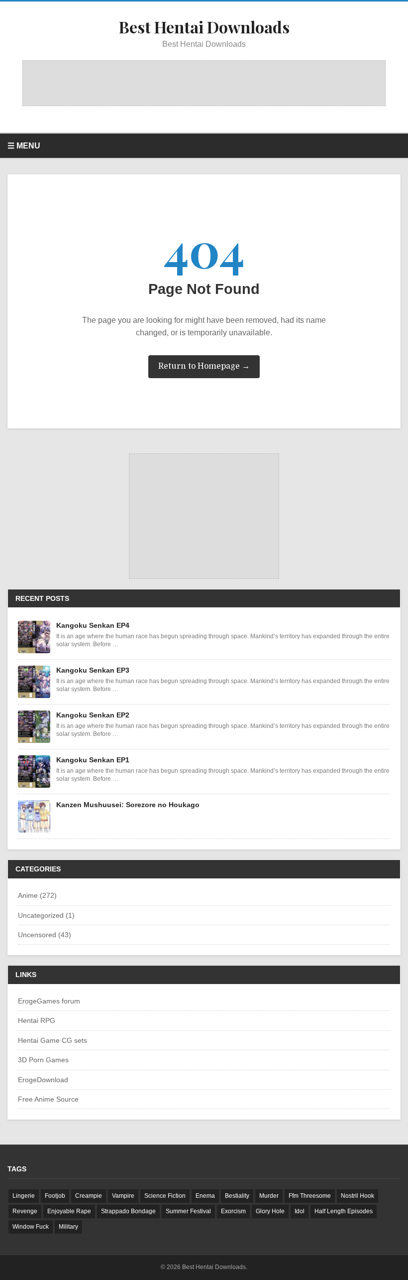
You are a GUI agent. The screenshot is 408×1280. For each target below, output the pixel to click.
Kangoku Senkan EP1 (92, 760)
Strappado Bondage (128, 1211)
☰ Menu (23, 146)
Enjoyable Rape (69, 1211)
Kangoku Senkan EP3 (92, 670)
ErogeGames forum (49, 1001)
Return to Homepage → (204, 366)
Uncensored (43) (44, 935)
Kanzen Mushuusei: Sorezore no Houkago (128, 805)
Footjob (55, 1195)
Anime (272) (37, 895)
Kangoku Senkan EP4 (92, 625)
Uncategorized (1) (46, 915)
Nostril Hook (357, 1195)
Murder (269, 1195)
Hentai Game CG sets (52, 1040)
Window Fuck (30, 1226)
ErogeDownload (43, 1080)
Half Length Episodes (343, 1211)
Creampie (88, 1195)
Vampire (123, 1195)
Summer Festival (188, 1211)
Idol (300, 1211)
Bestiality (237, 1195)
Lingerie (23, 1195)
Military (68, 1226)
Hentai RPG (36, 1020)
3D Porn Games (43, 1060)
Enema (205, 1195)
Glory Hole (270, 1211)
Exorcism (233, 1211)
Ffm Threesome (310, 1195)
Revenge (24, 1211)
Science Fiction (165, 1195)
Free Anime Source (48, 1099)
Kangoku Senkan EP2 (92, 715)
